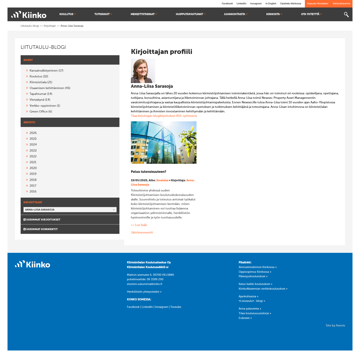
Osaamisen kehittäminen (50, 88)
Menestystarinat (142, 14)
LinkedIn (147, 307)
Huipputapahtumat (189, 14)
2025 (33, 138)
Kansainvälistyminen (46, 70)
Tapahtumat (41, 94)
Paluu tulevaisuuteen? (148, 172)
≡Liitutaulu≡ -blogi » (252, 301)
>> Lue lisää (139, 225)
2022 (33, 156)
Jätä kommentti (142, 232)
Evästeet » (245, 318)
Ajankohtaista (234, 14)
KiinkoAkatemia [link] (341, 3)
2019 (33, 174)
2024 (33, 144)
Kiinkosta (273, 14)
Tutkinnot (102, 14)
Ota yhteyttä (310, 14)
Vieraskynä (40, 99)
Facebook (133, 307)
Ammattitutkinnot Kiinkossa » (258, 267)
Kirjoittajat (50, 26)
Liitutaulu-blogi (30, 26)
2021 (33, 162)
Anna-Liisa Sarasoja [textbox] (39, 209)
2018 (33, 180)
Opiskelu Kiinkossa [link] (290, 3)
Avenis (340, 325)
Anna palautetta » (250, 308)
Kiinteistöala (41, 82)
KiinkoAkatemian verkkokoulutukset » (263, 288)
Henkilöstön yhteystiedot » (144, 291)
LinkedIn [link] (241, 3)
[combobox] (70, 209)
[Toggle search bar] (346, 14)
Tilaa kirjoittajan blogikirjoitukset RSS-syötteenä (164, 116)
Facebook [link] (227, 3)
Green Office (41, 111)
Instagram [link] (256, 3)
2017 (33, 185)
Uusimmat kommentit (42, 229)
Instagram (161, 307)
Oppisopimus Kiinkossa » (255, 271)
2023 (33, 150)
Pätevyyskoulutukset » (253, 276)
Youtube (175, 307)
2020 (33, 168)
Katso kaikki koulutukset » (255, 284)
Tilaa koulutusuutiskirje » (255, 313)
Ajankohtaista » (248, 296)
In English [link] (271, 3)
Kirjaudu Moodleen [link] (317, 3)
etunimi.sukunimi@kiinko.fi (144, 284)
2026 (33, 133)
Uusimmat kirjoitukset (43, 219)
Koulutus (66, 14)
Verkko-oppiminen (45, 105)
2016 (33, 191)
